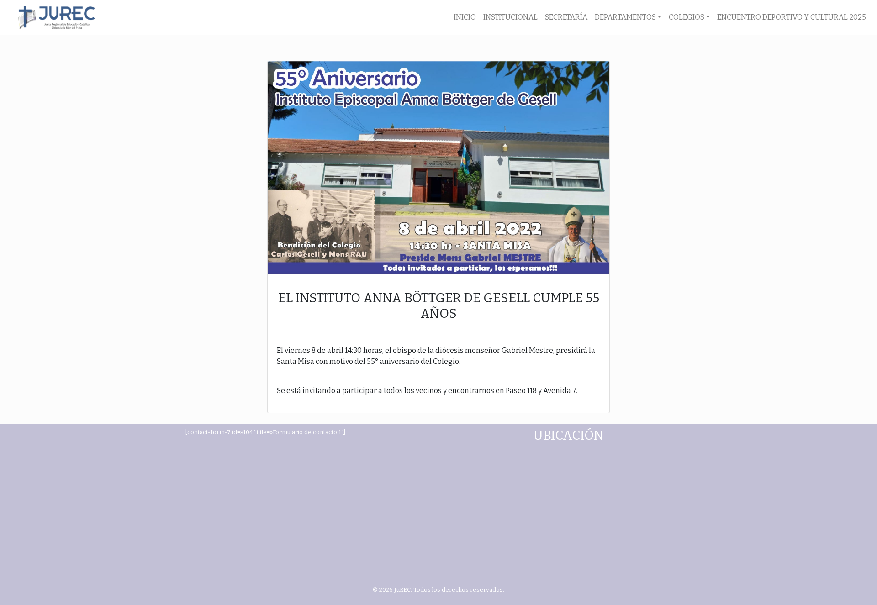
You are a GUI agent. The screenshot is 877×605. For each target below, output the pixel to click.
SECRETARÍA (566, 17)
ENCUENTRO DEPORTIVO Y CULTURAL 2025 (791, 17)
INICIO (465, 17)
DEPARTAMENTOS (625, 17)
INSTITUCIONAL (510, 17)
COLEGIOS (686, 17)
